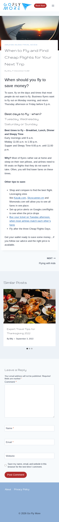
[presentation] (29, 306)
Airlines (9, 45)
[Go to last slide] (8, 317)
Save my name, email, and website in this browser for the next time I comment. (27, 465)
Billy (9, 71)
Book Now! (40, 6)
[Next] (51, 317)
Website (10, 456)
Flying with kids (47, 261)
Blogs (18, 45)
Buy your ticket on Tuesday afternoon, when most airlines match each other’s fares (30, 221)
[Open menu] (53, 5)
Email (10, 442)
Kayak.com (20, 198)
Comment (11, 382)
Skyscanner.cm (35, 198)
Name (10, 428)
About (8, 489)
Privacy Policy (22, 489)
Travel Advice (30, 45)
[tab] (27, 348)
